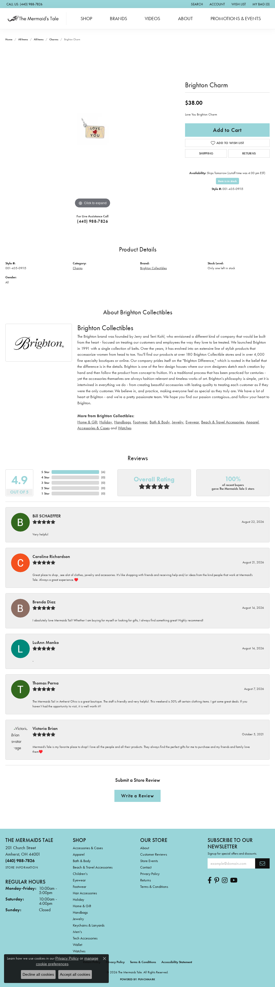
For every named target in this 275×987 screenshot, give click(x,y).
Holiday (105, 422)
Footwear (140, 422)
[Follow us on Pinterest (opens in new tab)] (216, 880)
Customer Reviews (153, 854)
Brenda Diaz (44, 602)
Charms (53, 39)
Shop (86, 18)
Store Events (149, 860)
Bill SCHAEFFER (46, 516)
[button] (196, 4)
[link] (23, 4)
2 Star (45, 488)
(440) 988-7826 (92, 221)
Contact (145, 867)
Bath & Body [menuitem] (82, 860)
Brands (118, 18)
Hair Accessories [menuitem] (85, 893)
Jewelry (177, 422)
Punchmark (146, 979)
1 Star (45, 493)
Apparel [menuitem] (79, 854)
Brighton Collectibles (153, 268)
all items (23, 39)
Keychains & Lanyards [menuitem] (88, 925)
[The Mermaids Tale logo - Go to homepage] (34, 18)
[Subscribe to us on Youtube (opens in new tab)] (233, 880)
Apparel (252, 422)
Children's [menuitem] (80, 873)
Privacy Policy (150, 873)
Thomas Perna (45, 683)
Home (8, 39)
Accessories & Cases (93, 428)
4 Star (45, 477)
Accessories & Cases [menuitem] (88, 847)
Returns (249, 153)
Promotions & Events (236, 18)
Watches (124, 428)
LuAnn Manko (45, 642)
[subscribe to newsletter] (262, 863)
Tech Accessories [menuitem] (85, 938)
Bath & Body (160, 422)
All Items (39, 39)
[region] (92, 129)
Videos (152, 18)
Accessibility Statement (176, 962)
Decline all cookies (38, 974)
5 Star (45, 472)
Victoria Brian (45, 728)
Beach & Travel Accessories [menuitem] (93, 867)
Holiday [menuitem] (78, 899)
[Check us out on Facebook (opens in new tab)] (210, 880)
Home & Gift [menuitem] (82, 905)
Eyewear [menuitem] (79, 880)
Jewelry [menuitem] (78, 918)
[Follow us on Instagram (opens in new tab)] (224, 880)
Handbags (122, 422)
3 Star (45, 483)
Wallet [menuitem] (77, 944)
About (185, 18)
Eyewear (192, 422)
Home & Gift (87, 422)
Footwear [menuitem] (79, 886)
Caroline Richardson (51, 556)
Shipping (206, 153)
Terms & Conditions (154, 886)
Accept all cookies (75, 974)
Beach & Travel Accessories (222, 422)
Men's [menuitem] (77, 931)
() (103, 472)
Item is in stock (227, 181)
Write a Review (137, 796)
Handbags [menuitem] (80, 912)
